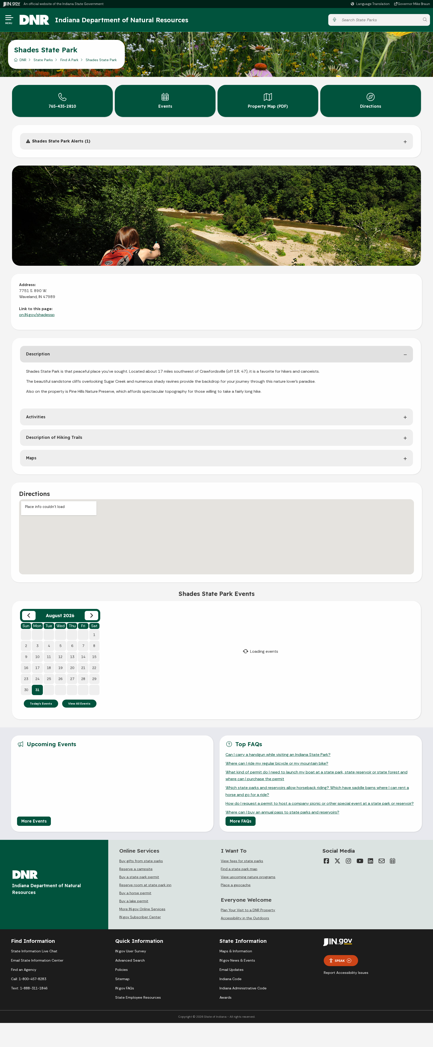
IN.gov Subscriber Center (140, 917)
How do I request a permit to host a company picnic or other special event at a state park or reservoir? (320, 803)
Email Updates (232, 969)
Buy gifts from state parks (141, 861)
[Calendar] (393, 861)
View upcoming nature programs (248, 877)
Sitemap (122, 979)
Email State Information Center (37, 960)
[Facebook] (326, 861)
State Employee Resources (138, 997)
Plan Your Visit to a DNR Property (248, 910)
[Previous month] (29, 615)
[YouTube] (360, 861)
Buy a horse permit (135, 893)
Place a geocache (236, 885)
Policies (121, 969)
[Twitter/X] (338, 861)
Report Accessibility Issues (346, 972)
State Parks (43, 60)
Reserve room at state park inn (145, 885)
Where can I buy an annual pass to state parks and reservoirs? (282, 812)
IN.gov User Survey (130, 951)
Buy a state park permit (139, 877)
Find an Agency (23, 969)
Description (38, 353)
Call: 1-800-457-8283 (28, 979)
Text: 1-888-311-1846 (29, 988)
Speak (340, 960)
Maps (31, 457)
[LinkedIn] (371, 861)
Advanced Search (130, 960)
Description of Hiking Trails (54, 437)
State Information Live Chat (34, 951)
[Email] (382, 861)
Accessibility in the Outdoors (245, 918)
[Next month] (91, 615)
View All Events (79, 704)
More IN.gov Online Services (142, 909)
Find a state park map (239, 869)
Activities (35, 416)
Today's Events (41, 704)
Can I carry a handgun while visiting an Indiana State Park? (278, 754)
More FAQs (240, 821)
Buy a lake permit (133, 901)
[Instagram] (349, 861)
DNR (23, 60)
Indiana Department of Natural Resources (121, 20)
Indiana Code (231, 979)
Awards (226, 997)
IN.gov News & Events (237, 960)
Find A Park (69, 60)
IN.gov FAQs (124, 988)
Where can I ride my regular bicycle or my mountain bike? (277, 763)
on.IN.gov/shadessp (37, 314)
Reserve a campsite (136, 869)
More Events (34, 821)
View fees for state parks (242, 861)
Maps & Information (236, 951)
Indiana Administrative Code (243, 988)
